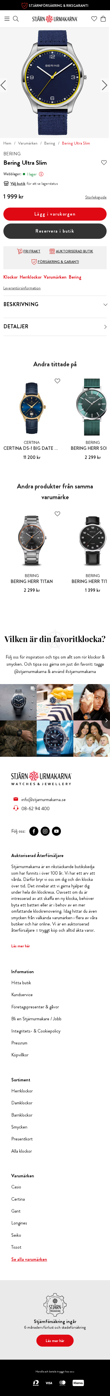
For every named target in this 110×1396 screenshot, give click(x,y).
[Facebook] (33, 831)
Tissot (16, 1247)
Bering (49, 143)
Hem (7, 143)
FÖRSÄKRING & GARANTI (58, 261)
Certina (18, 1199)
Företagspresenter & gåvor (35, 1007)
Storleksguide (96, 197)
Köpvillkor (19, 1055)
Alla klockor (21, 1151)
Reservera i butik (55, 231)
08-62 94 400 (35, 808)
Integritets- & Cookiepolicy (35, 1031)
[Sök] (16, 19)
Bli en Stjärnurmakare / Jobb (36, 1019)
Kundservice (22, 995)
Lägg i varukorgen (55, 214)
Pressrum (19, 1043)
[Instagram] (45, 831)
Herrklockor (30, 277)
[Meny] (7, 19)
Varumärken (28, 143)
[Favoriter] (94, 19)
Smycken (19, 1127)
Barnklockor (21, 1115)
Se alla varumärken (29, 1259)
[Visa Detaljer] (105, 327)
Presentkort (22, 1139)
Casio (16, 1187)
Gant (16, 1211)
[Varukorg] (103, 19)
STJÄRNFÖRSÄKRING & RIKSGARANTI (58, 5)
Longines (19, 1223)
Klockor (10, 277)
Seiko (16, 1235)
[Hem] (55, 18)
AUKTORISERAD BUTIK (74, 251)
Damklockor (21, 1103)
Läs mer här (20, 946)
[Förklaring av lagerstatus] (41, 174)
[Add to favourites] (104, 163)
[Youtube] (56, 831)
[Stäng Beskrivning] (105, 304)
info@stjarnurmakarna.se (43, 799)
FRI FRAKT (31, 251)
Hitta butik (21, 983)
